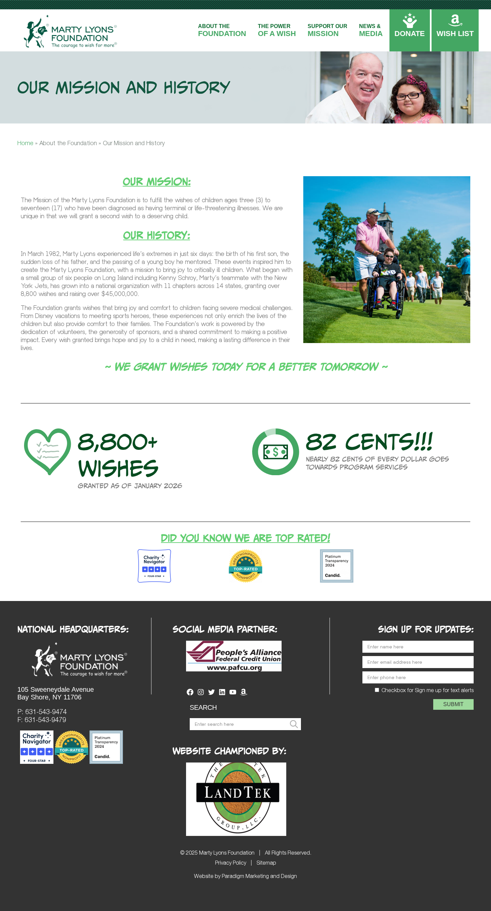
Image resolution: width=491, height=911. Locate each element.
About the (222, 30)
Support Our (327, 30)
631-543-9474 (46, 711)
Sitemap (266, 863)
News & (371, 30)
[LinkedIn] (222, 694)
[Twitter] (211, 694)
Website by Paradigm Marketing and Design (245, 876)
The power (277, 30)
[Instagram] (201, 694)
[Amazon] (243, 694)
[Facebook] (190, 694)
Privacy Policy (230, 863)
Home (25, 142)
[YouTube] (233, 694)
